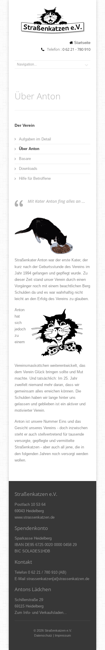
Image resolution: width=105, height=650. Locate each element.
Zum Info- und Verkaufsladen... (41, 612)
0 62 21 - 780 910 (76, 49)
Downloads (28, 168)
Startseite (82, 42)
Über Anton (29, 149)
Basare (25, 158)
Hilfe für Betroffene (35, 178)
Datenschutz (43, 635)
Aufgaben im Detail (35, 139)
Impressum (63, 635)
